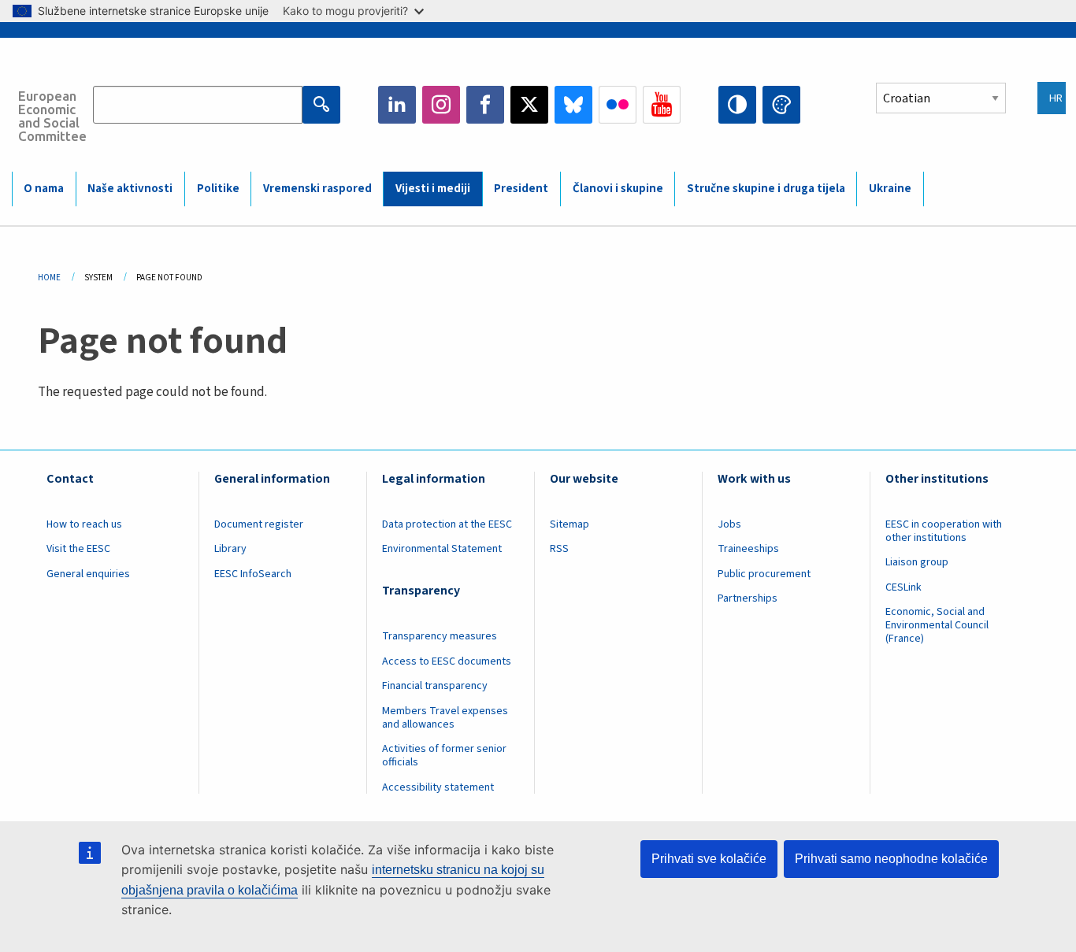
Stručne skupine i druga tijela (766, 188)
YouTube (662, 105)
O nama (44, 188)
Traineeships (748, 549)
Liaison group (916, 562)
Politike (218, 188)
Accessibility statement (438, 787)
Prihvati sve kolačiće (708, 858)
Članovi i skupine (618, 188)
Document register (258, 524)
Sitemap (569, 524)
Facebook (485, 105)
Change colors (781, 105)
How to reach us (84, 524)
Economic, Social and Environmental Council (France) (937, 625)
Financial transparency (435, 686)
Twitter (529, 105)
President (521, 188)
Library (230, 549)
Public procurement (764, 574)
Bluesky (573, 105)
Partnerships (747, 598)
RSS (559, 549)
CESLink (903, 587)
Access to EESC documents (446, 661)
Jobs (729, 524)
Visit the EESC (78, 549)
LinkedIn (397, 105)
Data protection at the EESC (447, 524)
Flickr (617, 105)
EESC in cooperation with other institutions (943, 531)
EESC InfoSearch (252, 574)
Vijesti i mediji (432, 188)
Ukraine (890, 188)
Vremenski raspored (317, 188)
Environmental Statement (442, 549)
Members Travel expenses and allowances (445, 717)
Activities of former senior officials (444, 755)
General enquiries (88, 574)
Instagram (441, 105)
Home (49, 277)
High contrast (737, 105)
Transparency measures (439, 636)
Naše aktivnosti (130, 188)
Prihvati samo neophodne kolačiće (891, 858)
